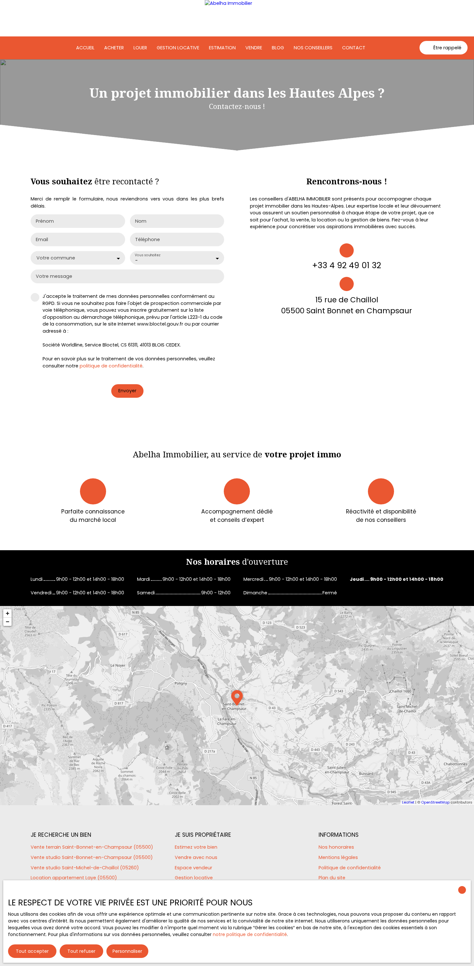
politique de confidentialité (111, 366)
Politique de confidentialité (350, 867)
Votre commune (55, 258)
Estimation (222, 47)
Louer (140, 47)
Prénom (45, 221)
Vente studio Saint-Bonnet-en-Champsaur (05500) (92, 857)
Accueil (85, 47)
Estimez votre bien (196, 847)
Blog (278, 47)
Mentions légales (338, 857)
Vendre (253, 47)
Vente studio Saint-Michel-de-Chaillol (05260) (85, 867)
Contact (353, 47)
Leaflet (408, 802)
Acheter (114, 47)
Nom (140, 221)
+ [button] (7, 613)
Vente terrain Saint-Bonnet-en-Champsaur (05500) (92, 847)
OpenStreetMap (435, 802)
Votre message (54, 276)
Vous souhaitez (147, 255)
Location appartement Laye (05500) (74, 877)
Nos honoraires (336, 847)
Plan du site (332, 877)
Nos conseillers (313, 47)
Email (42, 239)
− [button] (7, 621)
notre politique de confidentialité (250, 934)
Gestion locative (178, 47)
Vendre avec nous (196, 857)
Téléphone (147, 239)
